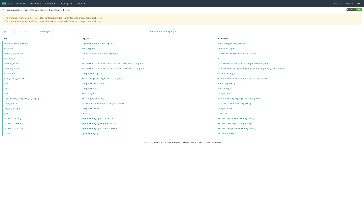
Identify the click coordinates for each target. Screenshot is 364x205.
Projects (49, 3)
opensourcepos (16, 4)
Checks (79, 3)
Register (337, 3)
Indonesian (54, 10)
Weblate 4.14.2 (160, 142)
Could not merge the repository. (84, 21)
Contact (185, 142)
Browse (67, 10)
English (86, 38)
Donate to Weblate (213, 142)
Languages (64, 3)
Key (6, 38)
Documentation (197, 142)
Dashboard (35, 3)
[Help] (358, 3)
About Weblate (174, 142)
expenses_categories (35, 10)
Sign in (349, 3)
